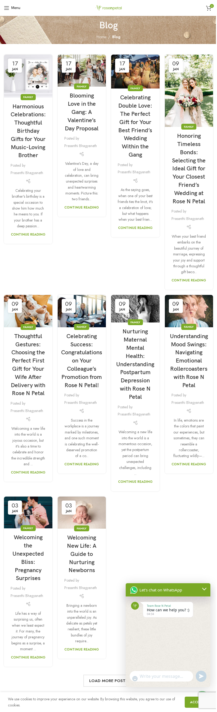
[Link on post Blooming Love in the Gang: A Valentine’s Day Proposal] (82, 71)
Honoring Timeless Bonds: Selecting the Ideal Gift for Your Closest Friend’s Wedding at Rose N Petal (189, 168)
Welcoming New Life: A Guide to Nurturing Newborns (81, 554)
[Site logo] (108, 7)
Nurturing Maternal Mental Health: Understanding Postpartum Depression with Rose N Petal (135, 364)
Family (28, 97)
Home (101, 36)
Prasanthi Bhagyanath (27, 172)
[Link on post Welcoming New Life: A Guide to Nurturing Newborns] (82, 513)
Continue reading (28, 234)
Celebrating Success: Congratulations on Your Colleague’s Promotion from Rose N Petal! (81, 361)
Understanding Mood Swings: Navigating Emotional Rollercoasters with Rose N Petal (189, 361)
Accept (197, 702)
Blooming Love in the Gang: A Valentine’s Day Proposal (81, 112)
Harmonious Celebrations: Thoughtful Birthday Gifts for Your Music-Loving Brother (28, 131)
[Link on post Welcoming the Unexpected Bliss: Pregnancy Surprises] (28, 513)
